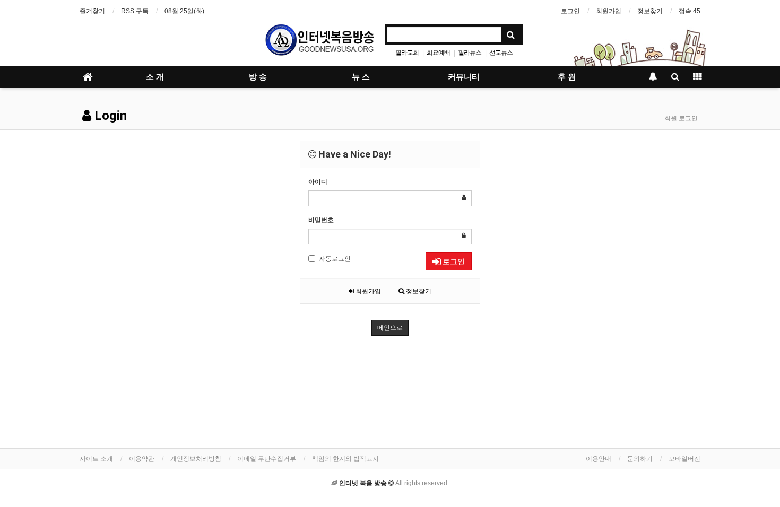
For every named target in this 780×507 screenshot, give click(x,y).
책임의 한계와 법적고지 (345, 458)
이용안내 (598, 458)
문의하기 (640, 458)
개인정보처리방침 (195, 458)
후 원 (567, 77)
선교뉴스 (501, 52)
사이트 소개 (96, 458)
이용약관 (141, 458)
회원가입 (608, 11)
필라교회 (407, 52)
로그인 (570, 11)
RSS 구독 (135, 11)
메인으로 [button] (390, 327)
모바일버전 (684, 458)
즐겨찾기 (92, 11)
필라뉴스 (469, 52)
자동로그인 (335, 259)
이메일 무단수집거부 (266, 458)
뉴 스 (361, 77)
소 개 (155, 77)
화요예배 (438, 52)
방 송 (258, 77)
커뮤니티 (464, 77)
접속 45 (689, 11)
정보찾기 (650, 11)
